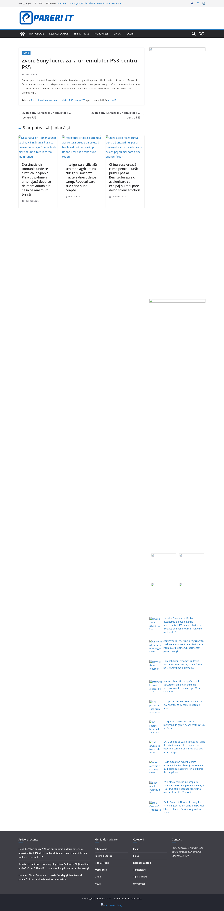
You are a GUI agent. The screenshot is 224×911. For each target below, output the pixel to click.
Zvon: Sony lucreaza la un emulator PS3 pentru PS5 (58, 100)
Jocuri (129, 33)
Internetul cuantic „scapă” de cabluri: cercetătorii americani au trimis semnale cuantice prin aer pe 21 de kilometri (89, 5)
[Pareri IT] (22, 34)
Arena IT (111, 100)
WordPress (101, 33)
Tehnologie (36, 33)
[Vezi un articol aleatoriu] (201, 34)
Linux (117, 33)
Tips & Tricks (81, 33)
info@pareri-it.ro (180, 855)
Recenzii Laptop (59, 33)
